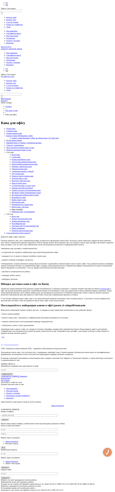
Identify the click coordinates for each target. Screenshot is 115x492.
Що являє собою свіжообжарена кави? (26, 193)
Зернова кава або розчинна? (22, 188)
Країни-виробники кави (21, 159)
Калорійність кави (19, 197)
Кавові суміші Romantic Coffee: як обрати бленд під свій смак (35, 138)
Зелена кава (10, 129)
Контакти (10, 43)
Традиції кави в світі (19, 178)
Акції (8, 27)
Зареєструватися (57, 406)
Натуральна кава (18, 202)
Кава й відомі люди (19, 183)
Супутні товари (12, 22)
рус (6, 3)
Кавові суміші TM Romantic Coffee (19, 136)
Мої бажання (6, 99)
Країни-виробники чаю (21, 221)
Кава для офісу (17, 209)
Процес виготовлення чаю (22, 219)
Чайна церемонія (18, 228)
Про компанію (11, 31)
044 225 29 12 (6, 47)
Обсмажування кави (19, 169)
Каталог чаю (11, 20)
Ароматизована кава (14, 133)
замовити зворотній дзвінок (11, 49)
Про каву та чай (11, 110)
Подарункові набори (14, 140)
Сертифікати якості (13, 33)
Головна (8, 106)
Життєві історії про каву (21, 181)
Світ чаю (9, 214)
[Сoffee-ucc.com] (7, 76)
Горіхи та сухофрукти (14, 25)
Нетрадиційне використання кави (25, 164)
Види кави (16, 155)
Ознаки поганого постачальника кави (26, 190)
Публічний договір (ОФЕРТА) (18, 396)
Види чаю (15, 216)
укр (6, 5)
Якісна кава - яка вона (20, 207)
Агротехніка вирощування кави (24, 162)
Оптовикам (10, 38)
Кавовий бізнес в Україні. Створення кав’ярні (23, 143)
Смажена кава (11, 131)
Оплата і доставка (13, 41)
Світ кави (10, 152)
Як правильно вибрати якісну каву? (25, 195)
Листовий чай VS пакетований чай (25, 226)
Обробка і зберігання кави (22, 167)
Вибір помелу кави (19, 200)
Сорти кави (16, 157)
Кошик (4, 101)
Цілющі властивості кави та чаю (18, 150)
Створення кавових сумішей (23, 171)
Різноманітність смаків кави (22, 204)
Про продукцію (12, 36)
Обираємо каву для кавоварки (23, 212)
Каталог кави (11, 17)
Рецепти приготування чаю (22, 231)
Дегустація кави (18, 174)
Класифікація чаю (18, 224)
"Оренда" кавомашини (15, 145)
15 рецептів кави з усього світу (23, 186)
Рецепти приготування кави (22, 176)
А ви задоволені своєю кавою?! (18, 233)
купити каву (105, 289)
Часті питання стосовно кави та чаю (20, 148)
